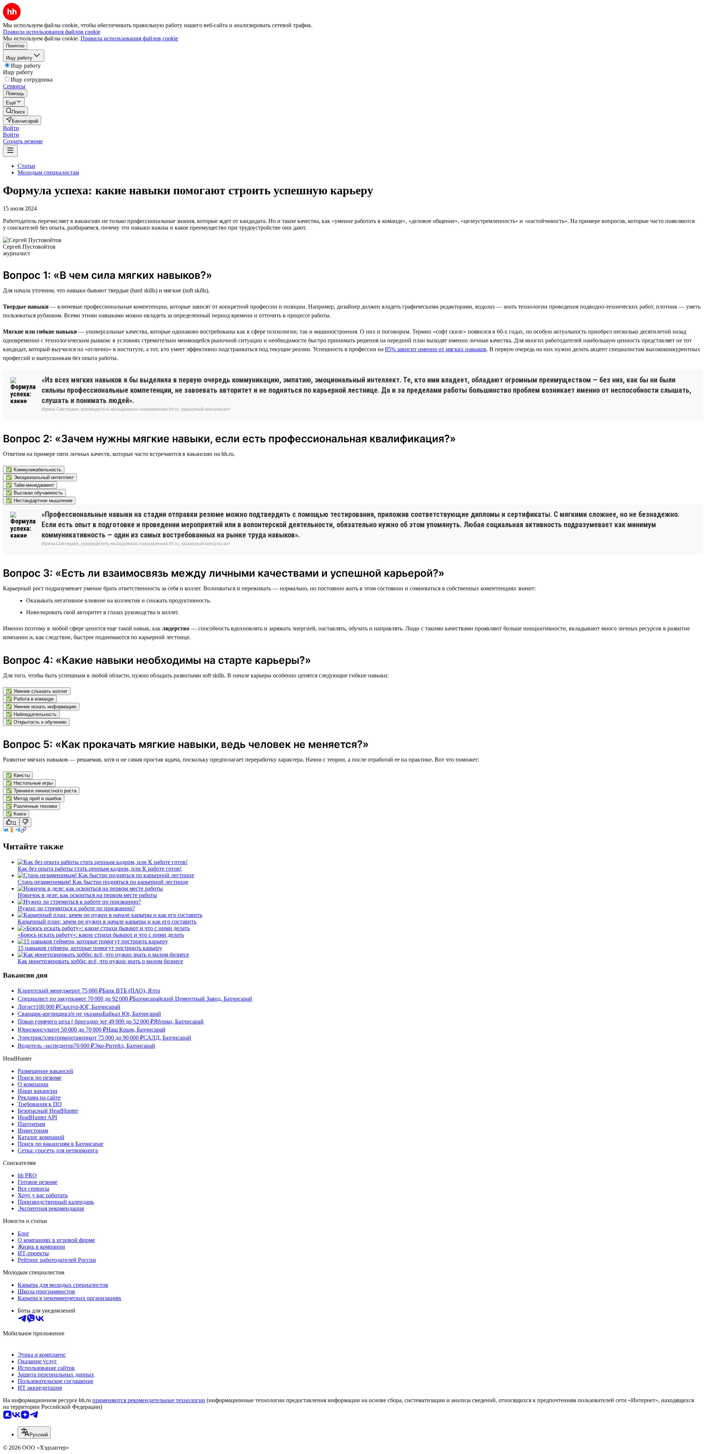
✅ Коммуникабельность (33, 469)
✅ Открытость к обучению (36, 722)
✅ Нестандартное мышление (39, 500)
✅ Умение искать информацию (41, 706)
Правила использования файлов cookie (129, 38)
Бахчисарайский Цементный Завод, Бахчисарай (192, 999)
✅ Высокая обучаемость (34, 493)
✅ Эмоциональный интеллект (40, 477)
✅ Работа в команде (30, 699)
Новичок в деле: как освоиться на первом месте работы (87, 895)
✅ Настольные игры (29, 783)
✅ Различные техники (31, 806)
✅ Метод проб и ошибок (33, 798)
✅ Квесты (18, 775)
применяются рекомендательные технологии (148, 1400)
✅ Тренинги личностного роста (41, 790)
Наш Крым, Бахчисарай (135, 1029)
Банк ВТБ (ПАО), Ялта (131, 990)
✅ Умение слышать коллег (37, 691)
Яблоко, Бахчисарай (179, 1021)
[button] (11, 128)
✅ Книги (16, 814)
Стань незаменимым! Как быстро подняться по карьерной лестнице (103, 882)
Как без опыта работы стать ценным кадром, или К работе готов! (100, 868)
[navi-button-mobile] (10, 151)
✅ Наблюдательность (31, 714)
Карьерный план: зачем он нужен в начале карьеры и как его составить (107, 921)
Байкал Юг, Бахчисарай (132, 1014)
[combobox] (34, 1432)
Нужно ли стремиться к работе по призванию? (76, 908)
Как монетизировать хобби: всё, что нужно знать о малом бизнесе (100, 961)
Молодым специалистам (48, 172)
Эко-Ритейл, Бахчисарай (124, 1046)
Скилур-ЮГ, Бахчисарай (89, 1007)
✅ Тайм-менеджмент (30, 485)
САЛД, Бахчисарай (167, 1037)
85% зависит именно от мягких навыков (435, 349)
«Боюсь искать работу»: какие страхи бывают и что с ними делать (101, 935)
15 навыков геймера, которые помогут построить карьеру (90, 948)
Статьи (26, 166)
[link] (15, 111)
